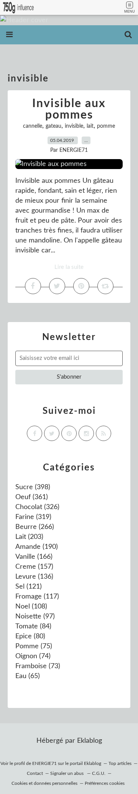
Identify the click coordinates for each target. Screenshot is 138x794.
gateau (53, 126)
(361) (31, 497)
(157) (34, 566)
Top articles (119, 763)
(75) (33, 646)
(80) (30, 636)
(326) (37, 507)
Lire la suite (69, 267)
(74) (33, 656)
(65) (27, 676)
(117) (37, 596)
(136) (34, 576)
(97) (35, 616)
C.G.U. (98, 773)
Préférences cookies (105, 783)
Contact (35, 773)
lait (90, 126)
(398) (32, 487)
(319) (33, 517)
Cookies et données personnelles (44, 783)
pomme (106, 126)
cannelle (32, 126)
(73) (37, 666)
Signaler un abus (67, 773)
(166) (34, 556)
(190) (36, 546)
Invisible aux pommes (69, 109)
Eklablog (89, 740)
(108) (31, 606)
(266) (34, 527)
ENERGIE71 (44, 763)
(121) (28, 586)
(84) (33, 626)
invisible (74, 126)
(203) (29, 537)
